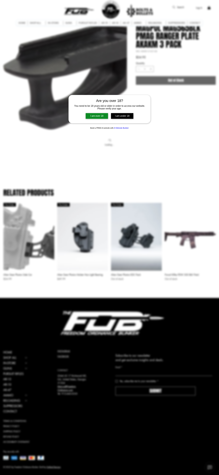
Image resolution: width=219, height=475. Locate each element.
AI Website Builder (121, 128)
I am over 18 (96, 116)
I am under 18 (122, 116)
